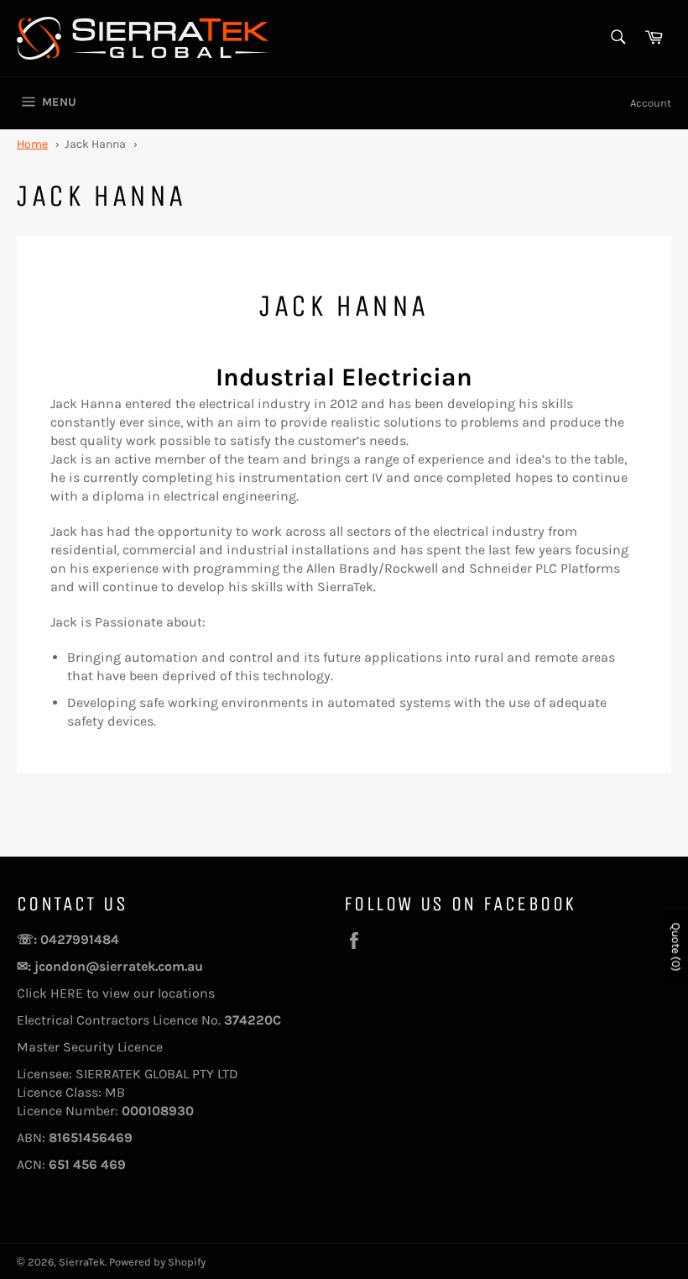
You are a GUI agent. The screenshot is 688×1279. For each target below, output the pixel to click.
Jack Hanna (95, 144)
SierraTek (82, 1261)
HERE (68, 993)
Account (650, 103)
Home (32, 144)
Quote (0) (676, 947)
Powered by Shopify (157, 1261)
